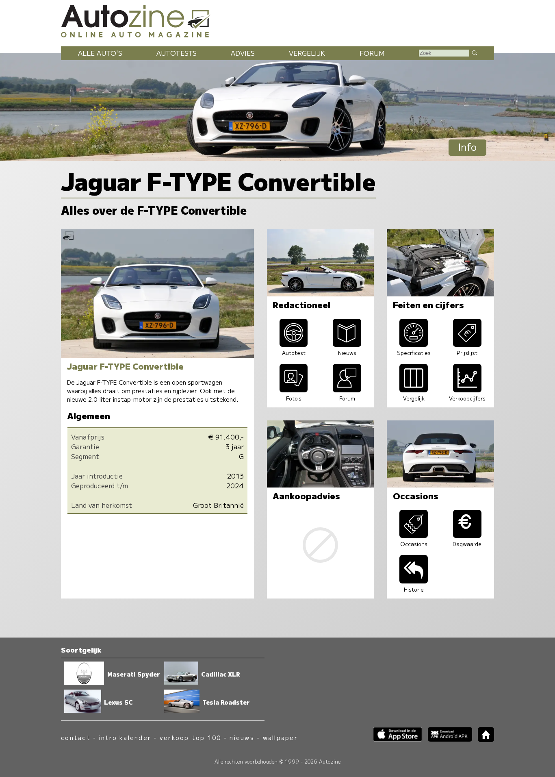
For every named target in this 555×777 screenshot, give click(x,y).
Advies (243, 53)
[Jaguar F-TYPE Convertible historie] (413, 580)
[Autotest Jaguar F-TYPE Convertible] (293, 344)
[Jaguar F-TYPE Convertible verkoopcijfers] (467, 389)
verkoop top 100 (190, 737)
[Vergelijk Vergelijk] (413, 389)
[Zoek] (474, 52)
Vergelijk (307, 53)
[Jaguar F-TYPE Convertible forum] (347, 389)
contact (76, 737)
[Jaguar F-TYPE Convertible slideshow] (293, 389)
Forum (372, 53)
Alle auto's (100, 53)
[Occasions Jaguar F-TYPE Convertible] (413, 535)
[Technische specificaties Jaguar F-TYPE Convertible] (413, 344)
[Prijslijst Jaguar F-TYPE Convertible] (467, 344)
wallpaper (280, 737)
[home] (483, 739)
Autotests (176, 53)
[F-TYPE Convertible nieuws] (347, 344)
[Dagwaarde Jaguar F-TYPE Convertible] (467, 535)
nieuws (242, 737)
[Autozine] (277, 20)
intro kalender (125, 737)
